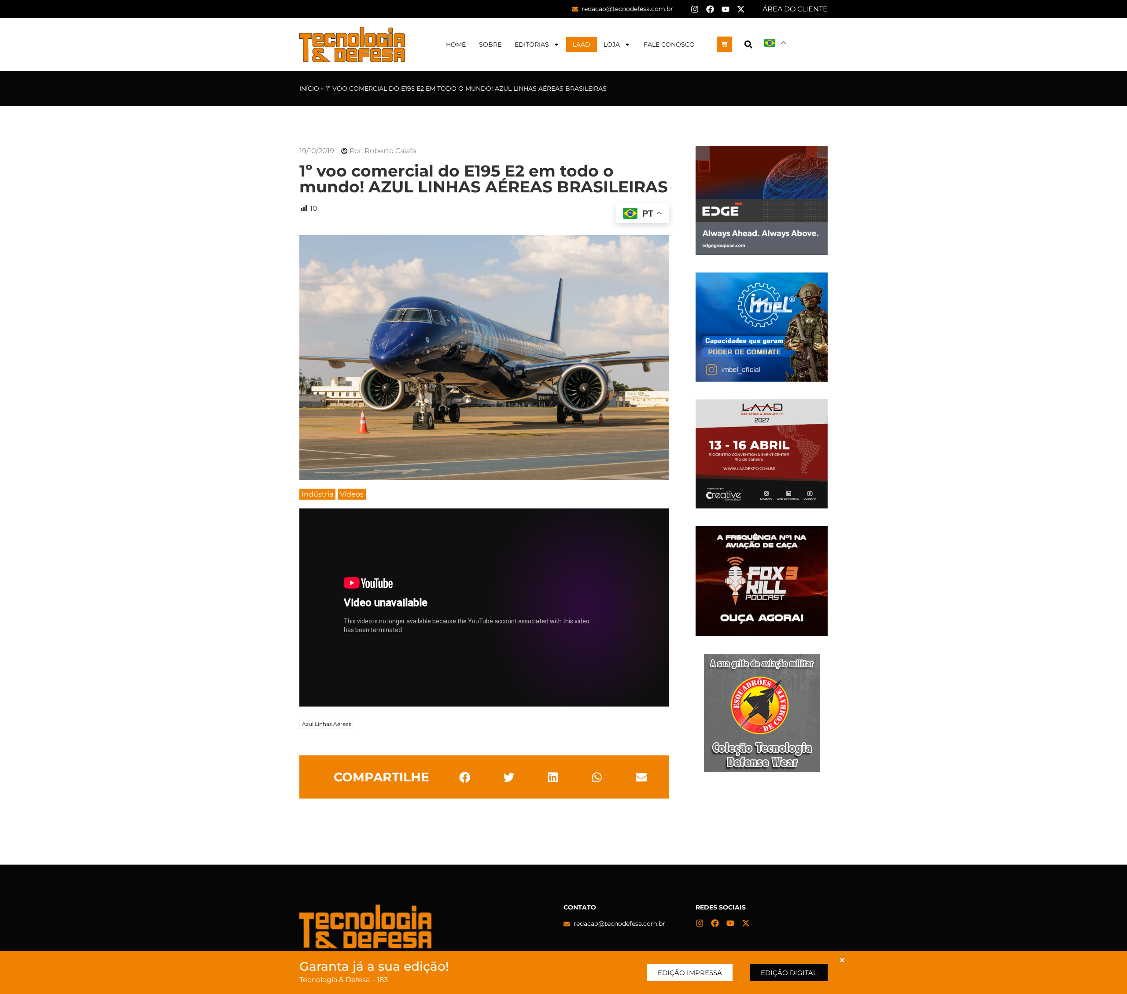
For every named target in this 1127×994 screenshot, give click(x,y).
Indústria (317, 494)
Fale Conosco (669, 44)
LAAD (581, 44)
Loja (612, 44)
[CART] (724, 44)
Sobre (490, 44)
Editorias (532, 44)
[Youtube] (725, 9)
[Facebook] (710, 9)
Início (309, 88)
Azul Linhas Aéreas (326, 724)
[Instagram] (695, 9)
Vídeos (352, 494)
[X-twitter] (741, 9)
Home (456, 44)
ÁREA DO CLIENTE (795, 9)
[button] (748, 44)
